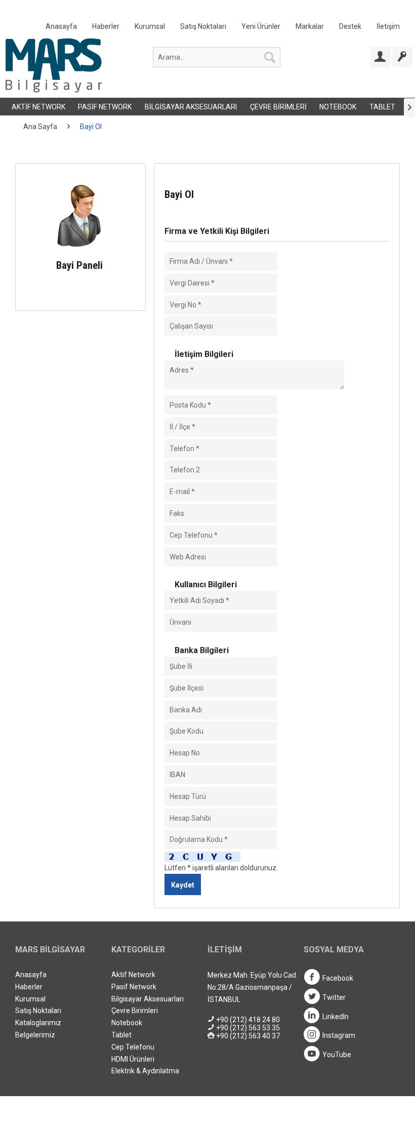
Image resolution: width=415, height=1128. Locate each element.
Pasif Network (105, 107)
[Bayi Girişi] (380, 57)
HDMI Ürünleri (132, 1059)
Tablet (382, 107)
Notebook (337, 107)
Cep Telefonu (132, 1047)
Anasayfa (61, 26)
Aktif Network (38, 107)
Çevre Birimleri (278, 107)
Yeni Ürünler (260, 26)
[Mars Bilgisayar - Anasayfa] (53, 65)
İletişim (388, 26)
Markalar (310, 26)
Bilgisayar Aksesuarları (191, 107)
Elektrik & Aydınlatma (145, 1071)
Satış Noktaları (203, 26)
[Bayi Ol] (402, 57)
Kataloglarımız (38, 1023)
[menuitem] (222, 28)
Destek (350, 26)
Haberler (105, 26)
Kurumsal (150, 26)
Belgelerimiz (35, 1035)
